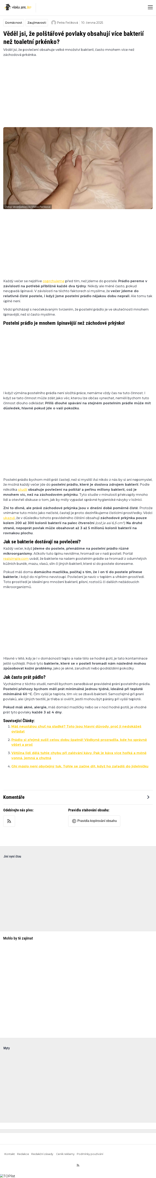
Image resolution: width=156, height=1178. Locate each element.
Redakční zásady (42, 1154)
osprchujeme (53, 281)
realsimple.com (16, 559)
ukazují (9, 518)
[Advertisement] (78, 89)
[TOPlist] (7, 1176)
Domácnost (13, 22)
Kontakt (9, 1154)
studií (22, 490)
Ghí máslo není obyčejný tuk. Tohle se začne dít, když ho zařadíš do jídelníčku (79, 766)
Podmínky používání (90, 1154)
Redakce (23, 1154)
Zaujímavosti (36, 22)
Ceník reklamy (65, 1154)
